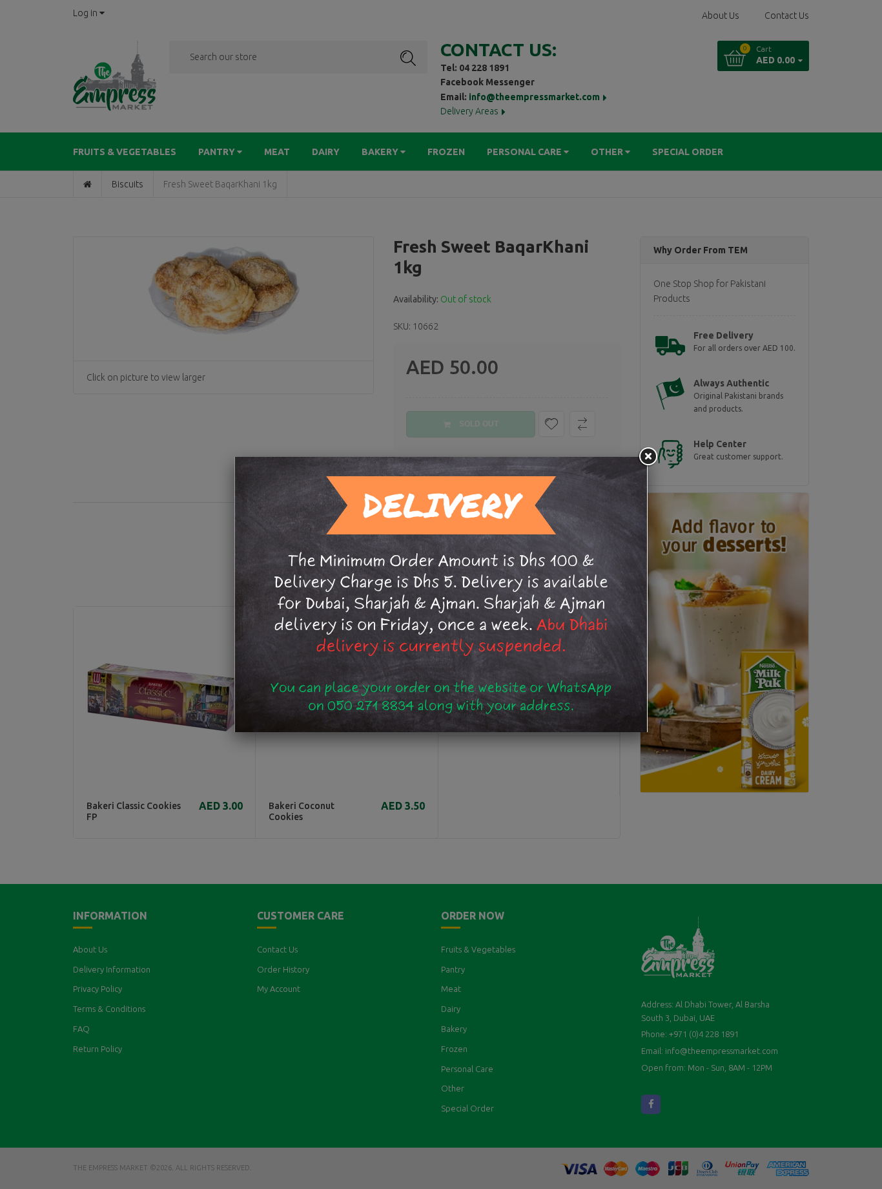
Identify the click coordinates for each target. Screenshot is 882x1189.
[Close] (647, 456)
